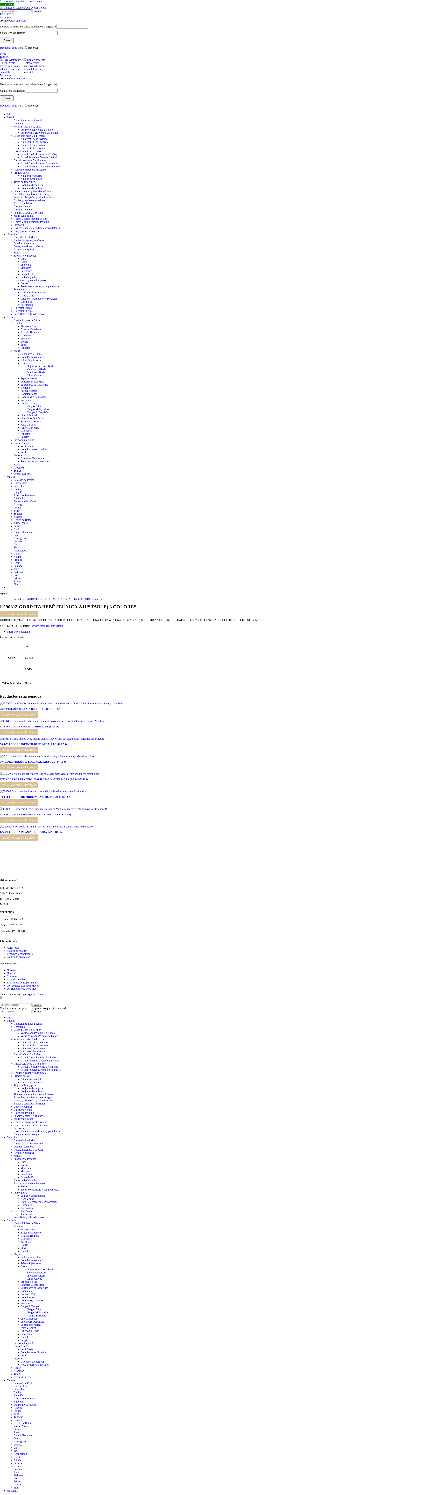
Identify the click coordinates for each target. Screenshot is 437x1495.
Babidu (18, 489)
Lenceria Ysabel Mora (32, 381)
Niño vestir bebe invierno (34, 141)
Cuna (23, 258)
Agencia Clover (35, 994)
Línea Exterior (21, 443)
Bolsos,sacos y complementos (30, 280)
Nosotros (12, 970)
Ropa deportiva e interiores (35, 461)
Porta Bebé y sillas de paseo (29, 314)
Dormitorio (26, 301)
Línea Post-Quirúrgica (32, 418)
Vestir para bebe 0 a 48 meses (29, 135)
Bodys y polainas (23, 203)
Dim (16, 535)
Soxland (18, 565)
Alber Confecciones (24, 495)
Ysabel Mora (21, 522)
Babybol (18, 498)
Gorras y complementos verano (30, 218)
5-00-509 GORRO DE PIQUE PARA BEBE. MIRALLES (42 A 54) (37, 797)
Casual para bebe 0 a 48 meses (30, 160)
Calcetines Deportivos (32, 458)
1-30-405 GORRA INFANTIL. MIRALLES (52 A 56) (29, 726)
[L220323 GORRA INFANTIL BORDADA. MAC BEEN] (47, 826)
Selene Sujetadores (30, 360)
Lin (15, 544)
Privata (17, 578)
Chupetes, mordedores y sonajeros (38, 298)
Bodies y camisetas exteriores (29, 200)
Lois (16, 575)
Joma (16, 569)
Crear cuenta (7, 4)
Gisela (23, 363)
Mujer (17, 350)
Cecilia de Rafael (23, 519)
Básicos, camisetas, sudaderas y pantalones (37, 227)
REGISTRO (7, 14)
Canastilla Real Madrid (26, 237)
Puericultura (20, 289)
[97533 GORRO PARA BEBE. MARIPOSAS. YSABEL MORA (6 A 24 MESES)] (49, 773)
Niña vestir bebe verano (33, 145)
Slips (23, 344)
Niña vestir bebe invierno (34, 138)
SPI (16, 547)
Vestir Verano (27, 446)
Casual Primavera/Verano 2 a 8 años (39, 157)
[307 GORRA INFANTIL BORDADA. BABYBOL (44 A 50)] (47, 756)
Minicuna (25, 264)
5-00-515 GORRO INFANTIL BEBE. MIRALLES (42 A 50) (33, 744)
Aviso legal (13, 947)
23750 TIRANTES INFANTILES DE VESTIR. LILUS (30, 709)
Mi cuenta (12, 1490)
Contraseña (12, 32)
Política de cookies (17, 950)
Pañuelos (25, 347)
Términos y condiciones (20, 953)
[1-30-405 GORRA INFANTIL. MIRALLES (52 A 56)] (52, 721)
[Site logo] (12, 7)
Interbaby (19, 486)
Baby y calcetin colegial (26, 231)
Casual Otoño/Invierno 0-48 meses (39, 163)
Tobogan (18, 513)
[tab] (18, 631)
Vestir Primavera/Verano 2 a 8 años (39, 132)
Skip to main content (31, 1)
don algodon (20, 538)
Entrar (7, 40)
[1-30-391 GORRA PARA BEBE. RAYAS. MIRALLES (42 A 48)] (53, 808)
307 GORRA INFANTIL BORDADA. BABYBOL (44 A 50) (33, 761)
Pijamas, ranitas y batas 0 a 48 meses (33, 191)
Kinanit (18, 516)
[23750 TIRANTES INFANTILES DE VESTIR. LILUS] (62, 703)
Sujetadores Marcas (30, 421)
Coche (23, 261)
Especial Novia (28, 378)
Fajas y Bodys (28, 424)
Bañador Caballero (30, 329)
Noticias (11, 973)
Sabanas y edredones (25, 255)
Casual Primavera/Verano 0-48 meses (40, 166)
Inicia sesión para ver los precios (19, 614)
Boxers (24, 341)
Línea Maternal (28, 415)
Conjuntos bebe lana (31, 188)
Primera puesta (22, 172)
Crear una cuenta (18, 20)
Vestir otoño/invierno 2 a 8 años (37, 129)
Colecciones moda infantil (28, 120)
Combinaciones (28, 393)
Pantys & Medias (29, 427)
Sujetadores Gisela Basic (40, 366)
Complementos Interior (32, 357)
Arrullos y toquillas (24, 249)
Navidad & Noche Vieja (27, 320)
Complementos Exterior (33, 449)
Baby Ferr (19, 492)
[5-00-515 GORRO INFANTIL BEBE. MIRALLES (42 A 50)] (52, 738)
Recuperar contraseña (11, 47)
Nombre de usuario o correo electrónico (28, 26)
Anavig (18, 504)
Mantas (18, 252)
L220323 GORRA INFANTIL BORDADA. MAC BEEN (31, 832)
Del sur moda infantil (25, 501)
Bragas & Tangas (29, 403)
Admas (17, 581)
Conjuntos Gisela (36, 369)
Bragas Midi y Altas (38, 409)
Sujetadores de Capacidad (34, 384)
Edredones (26, 271)
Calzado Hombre (29, 332)
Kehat (17, 562)
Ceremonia (19, 123)
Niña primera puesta (31, 175)
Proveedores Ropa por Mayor (23, 985)
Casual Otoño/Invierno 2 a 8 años (38, 154)
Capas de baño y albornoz (28, 277)
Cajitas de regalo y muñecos (29, 240)
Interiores (19, 224)
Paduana (18, 572)
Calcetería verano (23, 206)
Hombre (18, 323)
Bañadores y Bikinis (31, 353)
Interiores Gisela (36, 372)
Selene (17, 526)
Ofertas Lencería (23, 473)
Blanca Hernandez (24, 532)
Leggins (24, 436)
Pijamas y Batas (29, 326)
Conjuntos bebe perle (31, 184)
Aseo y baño (27, 295)
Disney (17, 507)
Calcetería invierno (24, 209)
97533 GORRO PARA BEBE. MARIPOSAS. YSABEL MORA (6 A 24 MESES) (44, 779)
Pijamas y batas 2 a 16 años (28, 212)
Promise (18, 559)
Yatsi (16, 510)
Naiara (17, 556)
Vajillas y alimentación (32, 292)
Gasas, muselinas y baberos (28, 246)
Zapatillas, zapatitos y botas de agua (33, 194)
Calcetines (26, 335)
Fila (16, 584)
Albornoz (19, 467)
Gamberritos (20, 482)
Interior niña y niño (24, 439)
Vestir (23, 452)
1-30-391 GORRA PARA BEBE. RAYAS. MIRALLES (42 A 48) (35, 814)
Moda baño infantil (24, 215)
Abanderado (20, 550)
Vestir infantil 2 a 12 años (27, 126)
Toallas (17, 470)
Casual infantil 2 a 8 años (27, 151)
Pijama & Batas (28, 390)
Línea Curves (34, 375)
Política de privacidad (18, 956)
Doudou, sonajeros (24, 243)
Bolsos (24, 283)
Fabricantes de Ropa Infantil (22, 982)
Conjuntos (26, 387)
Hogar (17, 464)
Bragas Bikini (34, 406)
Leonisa (18, 541)
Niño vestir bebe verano (33, 148)
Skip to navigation (10, 1)
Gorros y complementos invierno (31, 221)
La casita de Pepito (24, 479)
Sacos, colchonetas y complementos (39, 286)
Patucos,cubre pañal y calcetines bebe (34, 197)
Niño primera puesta (31, 178)
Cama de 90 (26, 274)
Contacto (12, 976)
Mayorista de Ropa (17, 979)
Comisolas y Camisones (33, 396)
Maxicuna (25, 267)
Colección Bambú (23, 307)
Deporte (18, 455)
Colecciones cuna (23, 310)
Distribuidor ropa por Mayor (22, 988)
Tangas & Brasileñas (38, 412)
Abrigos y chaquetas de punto (30, 169)
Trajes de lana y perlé (25, 181)
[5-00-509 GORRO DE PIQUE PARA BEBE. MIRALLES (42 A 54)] (43, 791)
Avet (16, 529)
